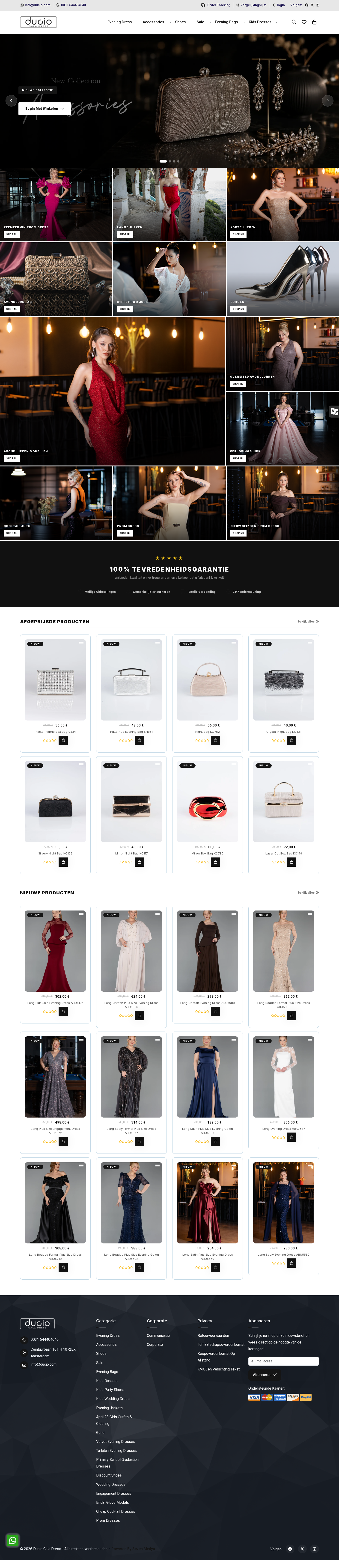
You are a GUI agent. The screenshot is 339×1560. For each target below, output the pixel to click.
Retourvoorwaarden (213, 1335)
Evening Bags (226, 22)
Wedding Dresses (110, 1484)
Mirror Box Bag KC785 (207, 853)
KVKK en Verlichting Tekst (219, 1369)
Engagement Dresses (113, 1493)
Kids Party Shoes (110, 1390)
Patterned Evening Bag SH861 (131, 731)
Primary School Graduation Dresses (117, 1462)
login (280, 5)
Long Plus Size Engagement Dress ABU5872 (55, 1131)
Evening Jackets (109, 1408)
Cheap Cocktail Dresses (115, 1511)
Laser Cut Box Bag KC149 (283, 853)
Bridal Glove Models (112, 1502)
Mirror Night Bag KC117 (131, 853)
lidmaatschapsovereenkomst (221, 1344)
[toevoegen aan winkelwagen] (63, 740)
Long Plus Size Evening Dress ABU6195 (55, 1003)
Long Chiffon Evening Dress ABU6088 (207, 1003)
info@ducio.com (38, 5)
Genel (100, 1432)
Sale (200, 22)
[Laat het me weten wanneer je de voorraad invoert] (291, 862)
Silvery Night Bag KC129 (55, 853)
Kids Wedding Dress (113, 1399)
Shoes (180, 22)
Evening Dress (119, 22)
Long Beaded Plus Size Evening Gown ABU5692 (131, 1256)
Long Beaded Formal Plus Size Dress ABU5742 (55, 1256)
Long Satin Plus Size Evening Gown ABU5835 (207, 1131)
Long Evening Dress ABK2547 (283, 1128)
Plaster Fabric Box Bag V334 (55, 731)
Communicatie (158, 1335)
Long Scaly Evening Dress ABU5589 (283, 1254)
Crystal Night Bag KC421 (283, 731)
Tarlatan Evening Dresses (116, 1450)
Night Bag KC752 (207, 731)
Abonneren (262, 1375)
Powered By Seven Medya (133, 1549)
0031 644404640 (73, 5)
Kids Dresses (260, 22)
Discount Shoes (109, 1475)
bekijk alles (306, 621)
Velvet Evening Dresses (115, 1441)
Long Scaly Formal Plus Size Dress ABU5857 (131, 1131)
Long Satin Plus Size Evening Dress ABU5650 (207, 1256)
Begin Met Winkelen (41, 108)
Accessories (153, 22)
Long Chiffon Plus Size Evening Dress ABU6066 (131, 1005)
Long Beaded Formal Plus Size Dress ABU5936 (283, 1005)
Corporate (155, 1344)
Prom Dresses (108, 1520)
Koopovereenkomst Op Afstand (216, 1356)
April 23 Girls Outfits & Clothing (114, 1420)
